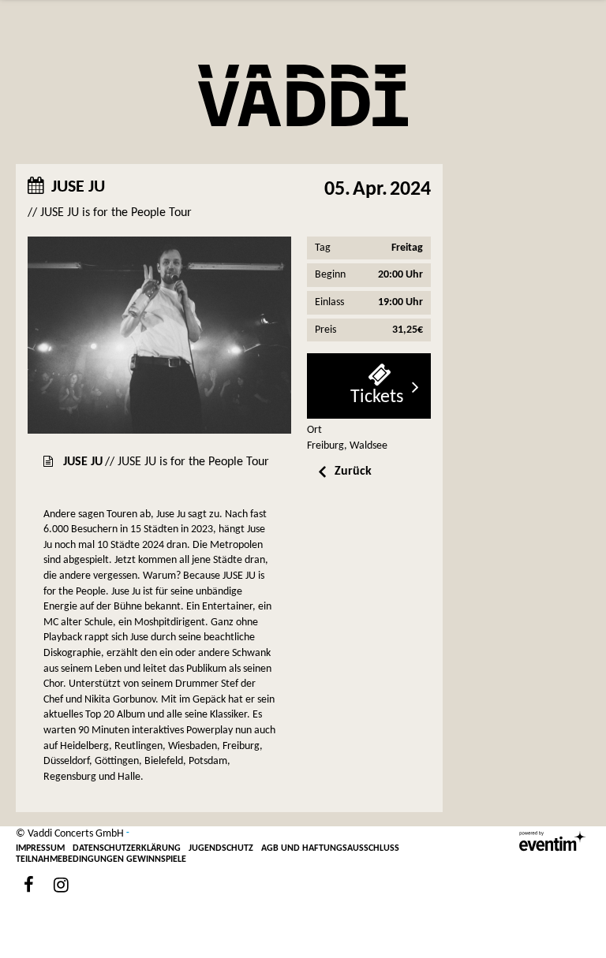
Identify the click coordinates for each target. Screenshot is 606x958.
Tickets (376, 397)
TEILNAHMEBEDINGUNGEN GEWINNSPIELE (101, 859)
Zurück (353, 471)
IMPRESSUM (40, 848)
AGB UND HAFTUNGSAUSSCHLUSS (330, 848)
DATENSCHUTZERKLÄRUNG (127, 848)
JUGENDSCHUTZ (221, 848)
